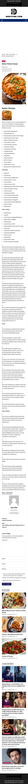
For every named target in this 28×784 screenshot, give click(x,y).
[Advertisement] (14, 36)
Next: (13, 525)
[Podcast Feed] (21, 5)
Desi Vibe (5, 67)
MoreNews (13, 782)
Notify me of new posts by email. (11, 580)
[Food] (18, 4)
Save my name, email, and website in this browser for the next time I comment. (14, 574)
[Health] (16, 4)
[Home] (7, 4)
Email (4, 563)
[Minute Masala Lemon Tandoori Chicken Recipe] (14, 601)
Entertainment (7, 680)
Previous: (7, 519)
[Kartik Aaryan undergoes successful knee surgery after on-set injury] (14, 756)
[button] (2, 20)
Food (4, 61)
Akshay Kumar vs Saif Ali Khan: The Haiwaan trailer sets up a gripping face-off (13, 686)
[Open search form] (25, 20)
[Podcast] (21, 4)
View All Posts (14, 513)
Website (4, 569)
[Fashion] (14, 4)
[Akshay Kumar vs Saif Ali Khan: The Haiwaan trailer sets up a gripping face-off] (14, 674)
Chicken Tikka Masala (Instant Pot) (12, 634)
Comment (5, 540)
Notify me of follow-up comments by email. (14, 577)
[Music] (12, 4)
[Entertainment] (10, 4)
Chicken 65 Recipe (7, 656)
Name (4, 558)
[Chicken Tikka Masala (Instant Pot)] (14, 624)
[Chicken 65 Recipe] (14, 646)
